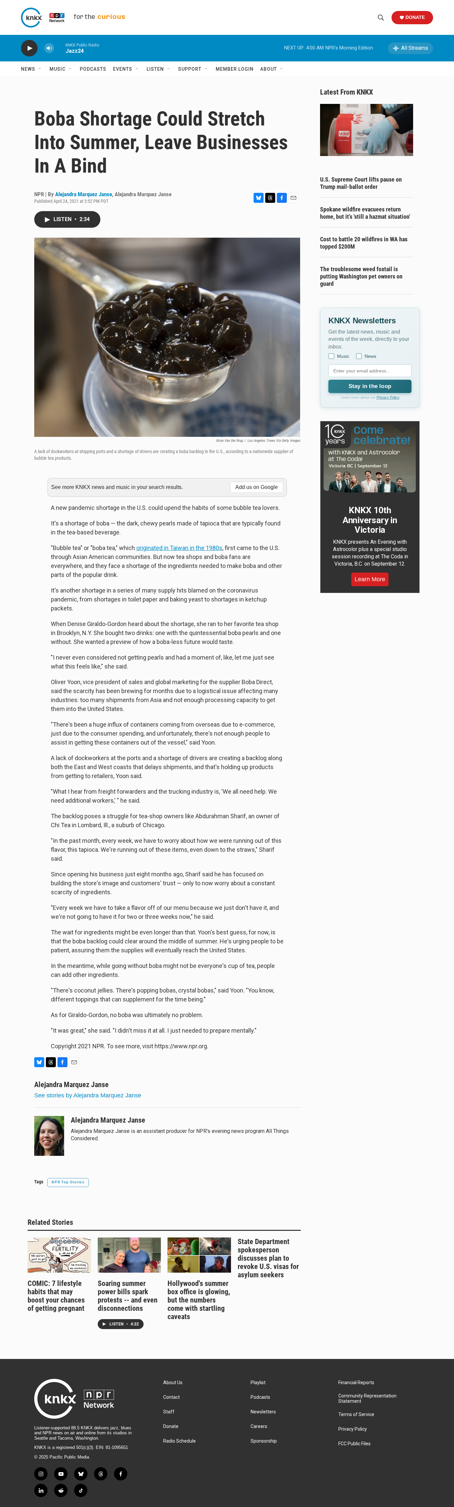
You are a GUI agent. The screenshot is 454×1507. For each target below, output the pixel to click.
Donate (415, 17)
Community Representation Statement (367, 1398)
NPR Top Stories (68, 1182)
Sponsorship (264, 1441)
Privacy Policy (388, 397)
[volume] (49, 48)
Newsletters (263, 1411)
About (268, 69)
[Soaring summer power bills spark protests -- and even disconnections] (129, 1255)
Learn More (370, 579)
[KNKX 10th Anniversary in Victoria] (369, 458)
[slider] (60, 47)
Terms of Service (356, 1414)
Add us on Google (256, 487)
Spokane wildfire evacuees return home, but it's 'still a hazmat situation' (365, 213)
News (28, 69)
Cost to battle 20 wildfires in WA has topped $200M (363, 243)
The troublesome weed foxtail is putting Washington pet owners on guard (361, 276)
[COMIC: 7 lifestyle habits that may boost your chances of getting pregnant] (59, 1255)
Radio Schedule (179, 1441)
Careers (259, 1426)
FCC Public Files (354, 1443)
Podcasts (93, 69)
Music (57, 69)
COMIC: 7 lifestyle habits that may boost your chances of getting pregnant (56, 1295)
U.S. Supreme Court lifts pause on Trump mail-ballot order (361, 183)
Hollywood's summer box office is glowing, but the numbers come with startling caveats (199, 1300)
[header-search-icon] (381, 18)
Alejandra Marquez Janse (83, 194)
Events (122, 69)
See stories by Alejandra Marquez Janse (87, 1095)
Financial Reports (356, 1382)
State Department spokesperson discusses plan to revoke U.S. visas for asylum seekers (268, 1258)
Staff (168, 1411)
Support (189, 69)
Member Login (235, 69)
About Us (172, 1382)
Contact (171, 1397)
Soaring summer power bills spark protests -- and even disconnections (128, 1295)
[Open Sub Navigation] (40, 69)
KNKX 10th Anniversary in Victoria (370, 520)
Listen (155, 69)
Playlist (258, 1382)
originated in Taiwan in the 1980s (179, 547)
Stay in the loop (370, 386)
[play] (29, 48)
